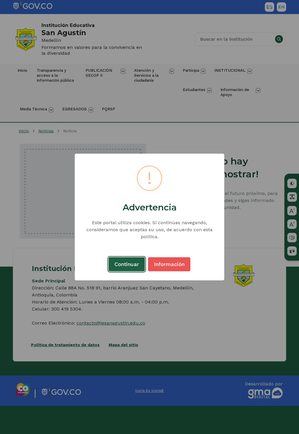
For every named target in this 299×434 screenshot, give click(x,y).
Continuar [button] (126, 264)
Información (169, 264)
